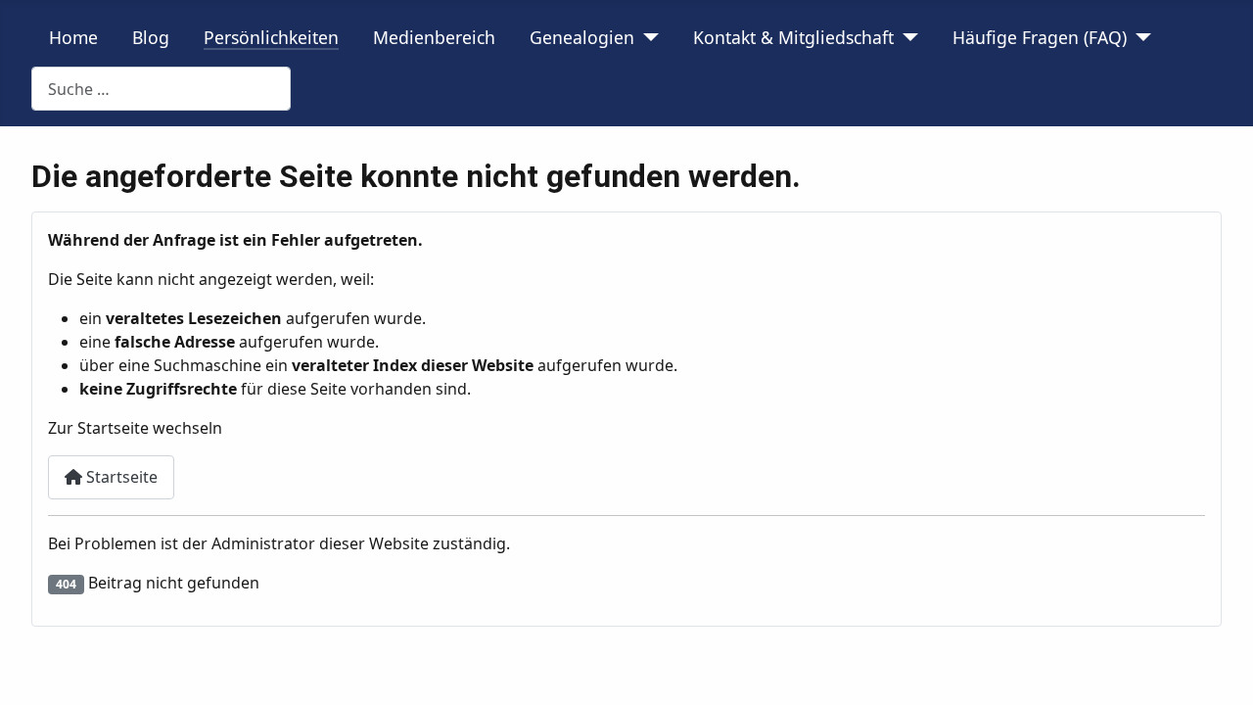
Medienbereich (434, 37)
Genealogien (582, 37)
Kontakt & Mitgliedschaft (793, 37)
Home (73, 37)
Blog (150, 37)
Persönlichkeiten (271, 37)
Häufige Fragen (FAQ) (1039, 37)
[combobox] (161, 89)
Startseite (120, 477)
